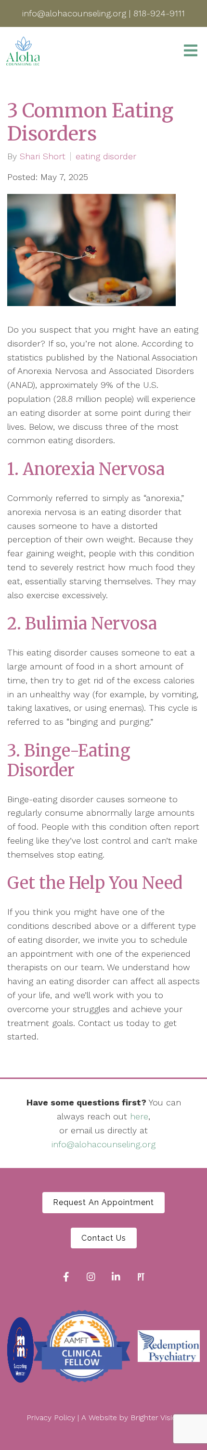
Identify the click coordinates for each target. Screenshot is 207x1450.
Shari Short (42, 156)
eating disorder (106, 156)
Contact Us (103, 1238)
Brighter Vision (155, 1417)
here (139, 1116)
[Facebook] (66, 1276)
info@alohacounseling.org (103, 1144)
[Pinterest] (141, 1276)
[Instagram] (91, 1276)
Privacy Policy (50, 1417)
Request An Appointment (103, 1202)
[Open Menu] (190, 51)
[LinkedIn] (116, 1276)
